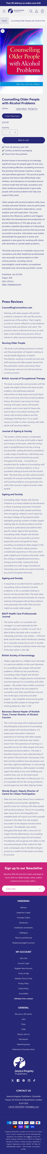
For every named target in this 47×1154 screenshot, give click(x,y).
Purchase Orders (23, 917)
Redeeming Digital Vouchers (23, 943)
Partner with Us (23, 1034)
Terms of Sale (23, 973)
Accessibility (23, 993)
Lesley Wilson (21, 109)
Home (4, 21)
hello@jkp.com (32, 1107)
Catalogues (23, 933)
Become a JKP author (23, 1014)
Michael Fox (32, 109)
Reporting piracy (23, 1044)
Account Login (23, 963)
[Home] (16, 11)
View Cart (23, 958)
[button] (4, 11)
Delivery (23, 907)
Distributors (23, 923)
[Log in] (36, 11)
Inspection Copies (23, 912)
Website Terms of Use (23, 978)
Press (23, 1024)
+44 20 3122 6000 (16, 1107)
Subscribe (11, 889)
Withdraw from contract (23, 998)
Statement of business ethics (23, 1049)
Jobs (23, 1019)
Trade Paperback (12, 116)
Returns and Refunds (23, 938)
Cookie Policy (23, 988)
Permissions (23, 1039)
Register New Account (23, 968)
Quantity (5, 127)
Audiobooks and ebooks (23, 927)
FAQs (23, 1029)
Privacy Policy (23, 983)
